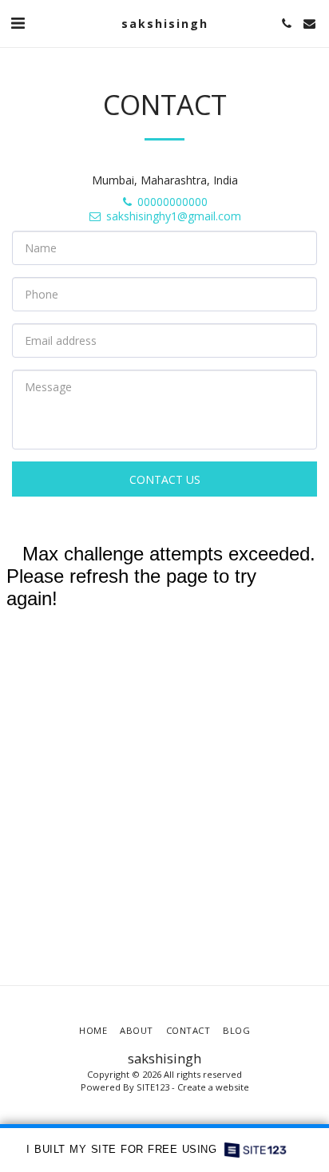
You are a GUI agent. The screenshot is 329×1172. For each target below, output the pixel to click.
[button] (17, 22)
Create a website (213, 1087)
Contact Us (164, 479)
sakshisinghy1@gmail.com (173, 216)
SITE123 (153, 1087)
